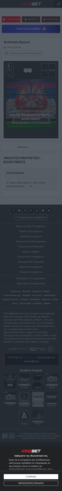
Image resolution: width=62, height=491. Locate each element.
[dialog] (31, 468)
